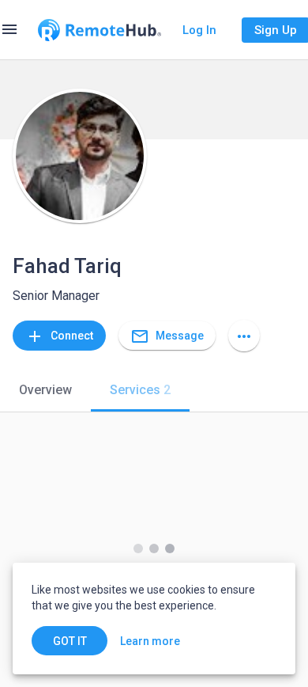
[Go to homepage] (99, 30)
